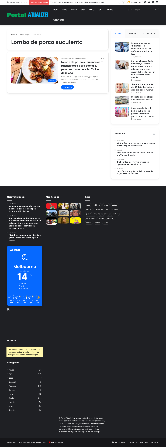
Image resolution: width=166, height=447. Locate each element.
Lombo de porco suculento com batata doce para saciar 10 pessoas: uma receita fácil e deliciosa (82, 67)
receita (88, 223)
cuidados (97, 205)
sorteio (97, 223)
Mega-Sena (90, 218)
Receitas (12, 410)
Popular (118, 33)
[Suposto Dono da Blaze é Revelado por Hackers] (122, 100)
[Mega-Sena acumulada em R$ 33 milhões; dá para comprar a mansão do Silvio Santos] (51, 206)
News (91, 10)
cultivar (114, 205)
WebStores (58, 20)
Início (15, 34)
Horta (100, 10)
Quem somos (133, 442)
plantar (101, 218)
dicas (108, 209)
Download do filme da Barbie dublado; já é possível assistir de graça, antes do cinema (142, 112)
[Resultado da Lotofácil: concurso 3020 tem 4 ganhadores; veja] (75, 220)
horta (116, 209)
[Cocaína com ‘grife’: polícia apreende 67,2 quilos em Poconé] (63, 213)
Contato (122, 442)
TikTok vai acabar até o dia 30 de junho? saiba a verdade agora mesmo (142, 87)
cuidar (106, 205)
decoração (99, 209)
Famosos (12, 386)
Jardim (74, 10)
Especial (12, 382)
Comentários (149, 33)
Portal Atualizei (57, 442)
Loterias (12, 402)
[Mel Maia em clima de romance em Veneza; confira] (75, 213)
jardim (88, 214)
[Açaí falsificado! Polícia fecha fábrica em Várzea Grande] (75, 206)
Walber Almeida (68, 58)
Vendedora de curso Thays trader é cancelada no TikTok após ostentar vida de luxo (141, 48)
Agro (64, 10)
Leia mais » (67, 87)
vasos (106, 223)
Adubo (110, 10)
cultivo (88, 209)
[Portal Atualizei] (27, 15)
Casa (83, 10)
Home (56, 10)
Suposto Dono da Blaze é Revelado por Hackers (142, 98)
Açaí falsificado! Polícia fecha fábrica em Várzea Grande (72, 2)
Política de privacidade (149, 442)
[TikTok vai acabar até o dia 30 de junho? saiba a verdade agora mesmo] (122, 88)
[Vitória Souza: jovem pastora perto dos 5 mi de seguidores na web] (63, 206)
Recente (132, 33)
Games (12, 390)
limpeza (97, 214)
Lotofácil (115, 214)
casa (88, 205)
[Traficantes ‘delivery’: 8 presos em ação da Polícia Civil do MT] (51, 213)
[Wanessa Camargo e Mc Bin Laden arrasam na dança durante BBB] (63, 220)
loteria (106, 214)
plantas (110, 218)
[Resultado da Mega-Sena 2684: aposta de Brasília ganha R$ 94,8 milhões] (51, 221)
